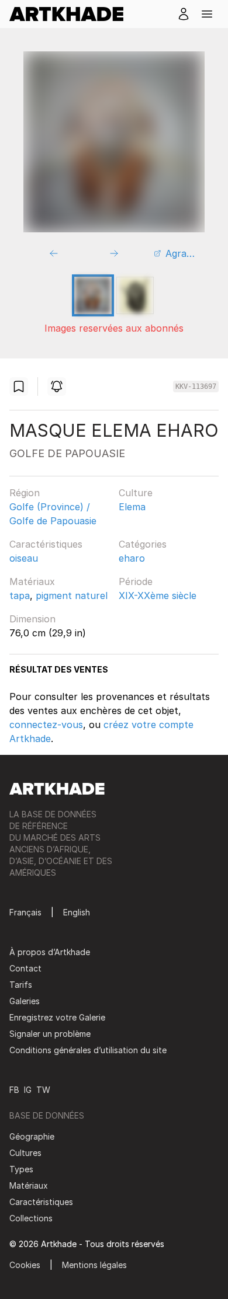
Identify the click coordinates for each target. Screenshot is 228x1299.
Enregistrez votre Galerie (57, 1017)
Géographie (31, 1136)
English (76, 912)
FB (14, 1090)
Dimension (32, 619)
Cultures (25, 1153)
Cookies (24, 1265)
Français (25, 912)
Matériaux (32, 581)
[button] (207, 14)
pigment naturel (72, 595)
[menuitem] (71, 14)
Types (21, 1169)
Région (24, 493)
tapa (19, 595)
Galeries (24, 1001)
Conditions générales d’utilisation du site (88, 1050)
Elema (132, 507)
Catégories (143, 544)
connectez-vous (46, 724)
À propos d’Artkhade (49, 952)
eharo (132, 558)
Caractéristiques (45, 544)
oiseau (23, 558)
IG (28, 1090)
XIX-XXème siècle (157, 595)
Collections (31, 1218)
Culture (136, 493)
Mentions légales (94, 1265)
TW (43, 1090)
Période (136, 581)
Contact (25, 968)
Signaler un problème (50, 1034)
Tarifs (20, 985)
